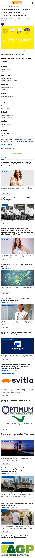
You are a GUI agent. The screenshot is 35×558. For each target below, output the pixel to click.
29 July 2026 (15, 201)
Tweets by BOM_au (6, 145)
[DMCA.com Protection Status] (17, 153)
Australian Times (6, 236)
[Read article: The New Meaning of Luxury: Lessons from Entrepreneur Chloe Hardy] (17, 312)
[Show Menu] (2, 2)
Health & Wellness (8, 441)
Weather (11, 6)
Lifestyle (5, 171)
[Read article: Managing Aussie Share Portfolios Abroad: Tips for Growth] (17, 278)
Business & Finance (8, 305)
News (6, 6)
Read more (6, 193)
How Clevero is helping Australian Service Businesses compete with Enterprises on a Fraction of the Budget (14, 469)
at (3, 271)
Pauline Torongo (6, 302)
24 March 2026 (15, 507)
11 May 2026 (14, 370)
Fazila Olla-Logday (6, 201)
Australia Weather (18, 6)
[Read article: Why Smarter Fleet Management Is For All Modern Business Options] (17, 212)
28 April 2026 (14, 438)
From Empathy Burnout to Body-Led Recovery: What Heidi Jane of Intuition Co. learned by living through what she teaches (16, 164)
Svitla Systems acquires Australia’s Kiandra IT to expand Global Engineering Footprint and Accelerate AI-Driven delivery (16, 366)
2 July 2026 (14, 268)
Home (2, 6)
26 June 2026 (14, 336)
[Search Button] (33, 3)
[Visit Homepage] (17, 2)
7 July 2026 (14, 236)
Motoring (5, 205)
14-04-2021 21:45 (22, 24)
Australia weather (9, 148)
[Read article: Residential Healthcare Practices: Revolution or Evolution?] (17, 414)
